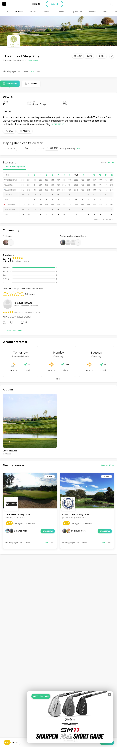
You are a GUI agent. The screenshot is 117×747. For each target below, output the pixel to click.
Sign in (36, 4)
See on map (33, 60)
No (38, 71)
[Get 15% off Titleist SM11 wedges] (70, 717)
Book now (48, 531)
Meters (111, 163)
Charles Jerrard (23, 303)
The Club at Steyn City (14, 166)
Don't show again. (70, 740)
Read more (58, 124)
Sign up (54, 4)
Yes (32, 71)
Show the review (14, 330)
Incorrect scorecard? (103, 219)
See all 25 (106, 465)
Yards (103, 163)
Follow (78, 56)
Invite (89, 56)
